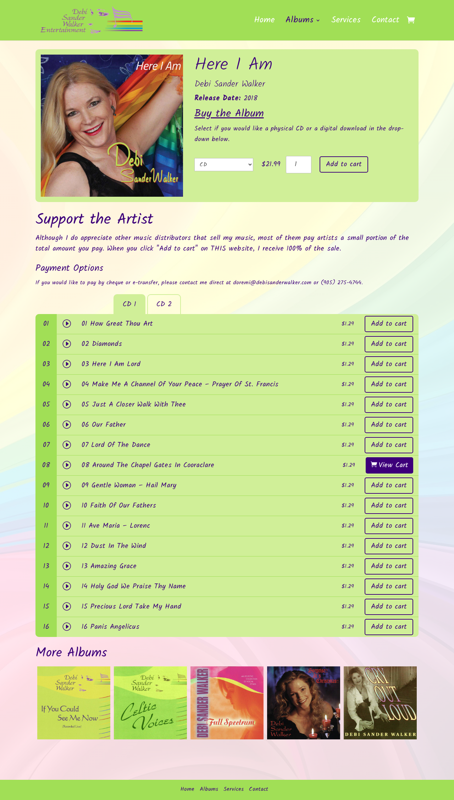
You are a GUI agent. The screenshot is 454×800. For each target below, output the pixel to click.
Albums (300, 22)
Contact (385, 22)
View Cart (393, 465)
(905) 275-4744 (341, 282)
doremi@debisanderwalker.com (272, 282)
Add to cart (344, 164)
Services (346, 22)
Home (264, 22)
